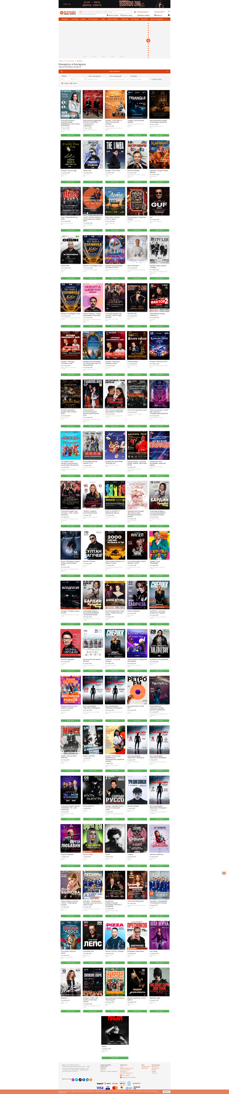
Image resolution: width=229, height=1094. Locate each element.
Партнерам (145, 1068)
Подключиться (156, 1068)
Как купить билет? (125, 1069)
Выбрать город (127, 15)
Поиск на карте (113, 15)
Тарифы (154, 1071)
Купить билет (70, 135)
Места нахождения (94, 76)
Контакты (102, 1069)
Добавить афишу (144, 15)
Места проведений (115, 76)
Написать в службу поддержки (108, 1071)
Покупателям (158, 12)
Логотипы (154, 1073)
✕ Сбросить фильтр (156, 79)
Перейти (158, 55)
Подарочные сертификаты (129, 1077)
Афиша (61, 61)
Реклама (154, 1069)
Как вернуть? (123, 1071)
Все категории (70, 61)
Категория (134, 76)
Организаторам (142, 12)
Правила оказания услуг (126, 1068)
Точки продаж (126, 1075)
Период (64, 76)
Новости (159, 15)
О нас (121, 1066)
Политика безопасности (126, 1073)
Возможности (155, 1066)
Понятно (166, 1091)
